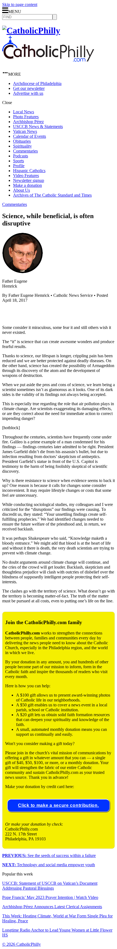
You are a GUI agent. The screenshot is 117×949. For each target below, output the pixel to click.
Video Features (26, 175)
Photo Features (26, 116)
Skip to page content (19, 4)
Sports (18, 160)
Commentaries (25, 151)
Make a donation (27, 185)
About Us (21, 190)
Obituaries (22, 141)
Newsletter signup (28, 180)
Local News (23, 111)
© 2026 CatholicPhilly (21, 944)
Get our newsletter (29, 88)
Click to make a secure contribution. (58, 805)
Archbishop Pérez (28, 121)
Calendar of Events (29, 136)
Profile (18, 165)
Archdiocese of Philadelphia (37, 83)
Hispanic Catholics (29, 170)
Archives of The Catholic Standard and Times (52, 195)
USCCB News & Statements (38, 126)
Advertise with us (28, 93)
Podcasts (20, 156)
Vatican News (25, 131)
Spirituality (22, 146)
